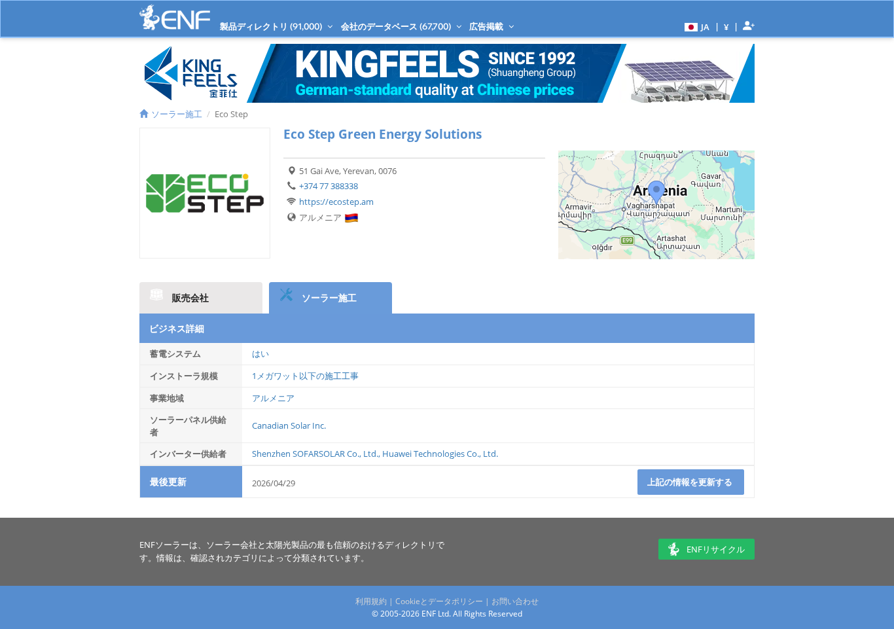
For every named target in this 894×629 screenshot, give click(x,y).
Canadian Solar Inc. (289, 425)
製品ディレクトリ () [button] (272, 26)
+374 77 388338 (328, 186)
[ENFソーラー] (174, 17)
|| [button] (726, 26)
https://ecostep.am (336, 201)
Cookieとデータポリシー (439, 601)
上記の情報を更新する (690, 482)
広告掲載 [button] (487, 26)
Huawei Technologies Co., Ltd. (440, 453)
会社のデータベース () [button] (397, 26)
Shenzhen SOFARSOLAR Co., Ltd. (315, 453)
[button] (695, 26)
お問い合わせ (515, 601)
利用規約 (371, 601)
